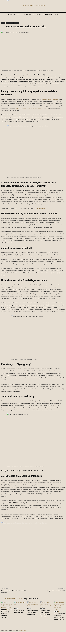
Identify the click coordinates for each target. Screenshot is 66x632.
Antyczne (12, 14)
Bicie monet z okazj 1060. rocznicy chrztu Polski (32, 612)
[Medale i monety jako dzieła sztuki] (19, 605)
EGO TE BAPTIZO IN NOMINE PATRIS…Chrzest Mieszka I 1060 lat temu (59, 617)
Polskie (20, 14)
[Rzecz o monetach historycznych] (33, 6)
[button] (63, 15)
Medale (39, 14)
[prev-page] (2, 624)
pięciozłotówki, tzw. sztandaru (50, 99)
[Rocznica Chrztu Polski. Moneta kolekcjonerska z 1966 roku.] (46, 605)
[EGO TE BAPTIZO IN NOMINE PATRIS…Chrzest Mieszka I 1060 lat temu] (59, 606)
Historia (55, 611)
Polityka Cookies (22, 630)
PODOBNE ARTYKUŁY (13, 599)
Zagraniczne (29, 14)
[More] (46, 580)
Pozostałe (17, 22)
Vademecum (47, 14)
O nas (56, 14)
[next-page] (5, 624)
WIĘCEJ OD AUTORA (32, 599)
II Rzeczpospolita (9, 22)
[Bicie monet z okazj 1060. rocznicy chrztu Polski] (33, 605)
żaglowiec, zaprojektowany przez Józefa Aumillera (29, 108)
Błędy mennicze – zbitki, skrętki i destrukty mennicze (13, 591)
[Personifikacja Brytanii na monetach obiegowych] (6, 605)
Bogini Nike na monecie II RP (56, 591)
